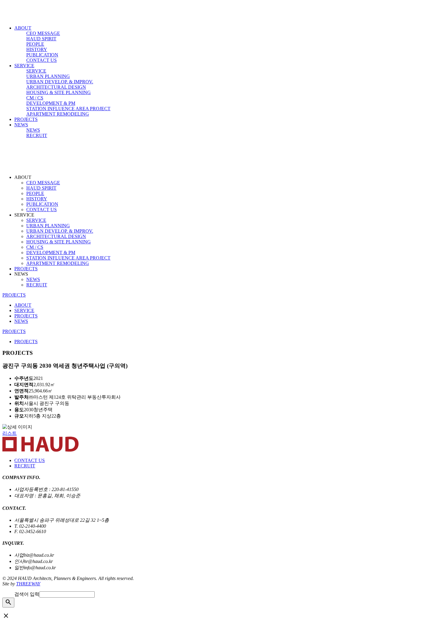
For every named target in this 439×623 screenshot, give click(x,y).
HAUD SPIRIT (41, 38)
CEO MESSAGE (43, 33)
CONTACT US (41, 60)
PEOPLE (35, 44)
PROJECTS (26, 119)
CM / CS (34, 97)
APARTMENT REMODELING (57, 113)
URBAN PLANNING (48, 76)
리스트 (9, 433)
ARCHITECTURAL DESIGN (56, 87)
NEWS (21, 124)
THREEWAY (28, 583)
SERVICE (24, 65)
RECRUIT (36, 135)
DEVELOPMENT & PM (50, 103)
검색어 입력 (26, 594)
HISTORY (36, 49)
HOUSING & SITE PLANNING (58, 92)
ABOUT (22, 27)
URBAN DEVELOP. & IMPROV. (59, 81)
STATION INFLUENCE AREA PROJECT (68, 108)
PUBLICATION (42, 54)
